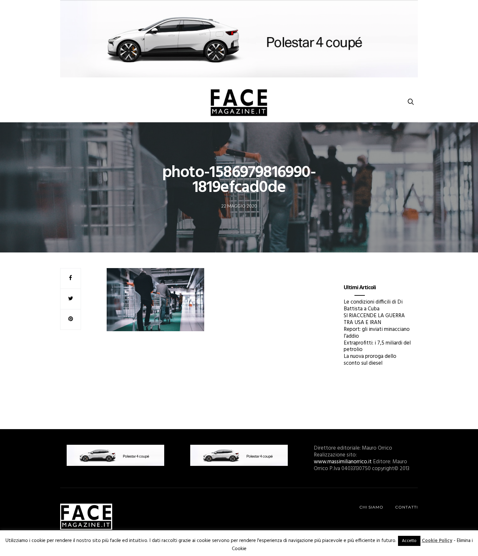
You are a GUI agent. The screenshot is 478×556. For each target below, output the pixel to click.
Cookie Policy (437, 541)
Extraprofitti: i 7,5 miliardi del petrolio (377, 346)
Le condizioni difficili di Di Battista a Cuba (373, 305)
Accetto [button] (409, 540)
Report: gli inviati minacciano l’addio (377, 333)
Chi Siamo (371, 507)
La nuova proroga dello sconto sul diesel (370, 360)
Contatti (406, 507)
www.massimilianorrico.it (343, 461)
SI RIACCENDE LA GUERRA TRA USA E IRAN (374, 319)
